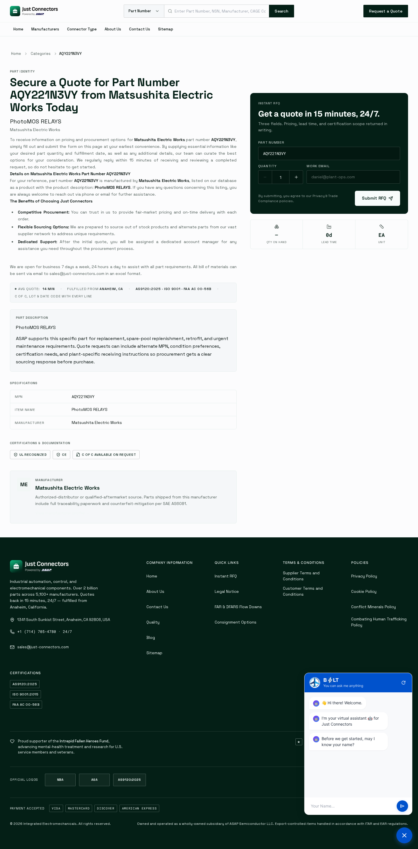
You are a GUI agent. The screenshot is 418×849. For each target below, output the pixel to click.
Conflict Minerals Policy (373, 606)
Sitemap (165, 29)
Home (18, 29)
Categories (41, 53)
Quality (153, 622)
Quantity (267, 166)
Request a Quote (385, 11)
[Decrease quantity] (265, 177)
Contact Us (139, 29)
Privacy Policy (364, 576)
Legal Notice (227, 591)
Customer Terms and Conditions (303, 591)
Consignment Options (235, 622)
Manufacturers (45, 29)
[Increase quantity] (296, 177)
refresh (403, 682)
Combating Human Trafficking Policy (379, 622)
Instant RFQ (226, 576)
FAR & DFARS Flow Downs (238, 606)
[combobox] (216, 11)
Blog (150, 637)
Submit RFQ (374, 198)
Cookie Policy (363, 591)
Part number (271, 142)
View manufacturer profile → (62, 512)
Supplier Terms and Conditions (301, 575)
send (402, 806)
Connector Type (82, 29)
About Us (113, 29)
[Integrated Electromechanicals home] (34, 11)
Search (281, 11)
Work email (318, 166)
